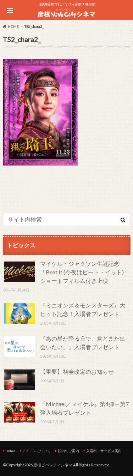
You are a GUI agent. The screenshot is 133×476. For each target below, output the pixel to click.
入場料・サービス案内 (104, 451)
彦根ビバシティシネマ (52, 464)
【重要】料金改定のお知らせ (77, 371)
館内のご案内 (68, 451)
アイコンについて (36, 451)
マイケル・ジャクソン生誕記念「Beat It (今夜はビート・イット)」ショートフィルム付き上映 (84, 272)
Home (10, 451)
